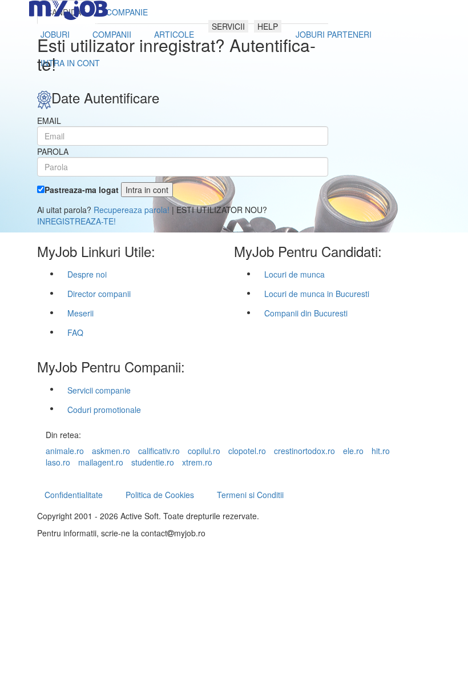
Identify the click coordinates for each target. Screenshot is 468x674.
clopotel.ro (247, 450)
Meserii (80, 313)
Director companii (99, 293)
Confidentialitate (74, 494)
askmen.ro (111, 450)
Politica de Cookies (160, 494)
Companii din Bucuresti (306, 313)
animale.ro (65, 450)
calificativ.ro (159, 450)
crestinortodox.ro (304, 450)
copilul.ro (204, 450)
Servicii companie (99, 390)
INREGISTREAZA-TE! (76, 221)
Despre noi (87, 274)
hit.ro (381, 450)
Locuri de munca (294, 274)
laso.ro (58, 462)
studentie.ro (152, 462)
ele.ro (353, 450)
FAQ (75, 332)
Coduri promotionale (104, 409)
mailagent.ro (100, 462)
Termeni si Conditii (250, 494)
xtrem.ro (197, 462)
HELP (267, 26)
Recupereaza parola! (132, 209)
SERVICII (228, 26)
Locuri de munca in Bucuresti (316, 293)
